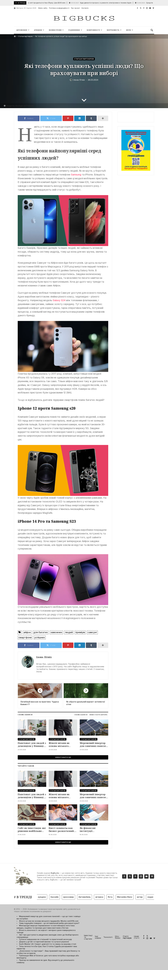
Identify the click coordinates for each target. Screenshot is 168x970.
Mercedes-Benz (112, 897)
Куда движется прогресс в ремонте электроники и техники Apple (87, 3)
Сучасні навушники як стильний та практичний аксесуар (45, 939)
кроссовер (56, 897)
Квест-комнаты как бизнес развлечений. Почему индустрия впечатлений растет (61, 830)
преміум (80, 632)
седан (138, 897)
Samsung (76, 174)
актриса (87, 897)
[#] (137, 8)
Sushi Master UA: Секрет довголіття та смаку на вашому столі (47, 944)
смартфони (25, 637)
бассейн (43, 897)
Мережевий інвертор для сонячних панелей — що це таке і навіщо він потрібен (94, 745)
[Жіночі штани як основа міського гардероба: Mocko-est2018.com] (63, 727)
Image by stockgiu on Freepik (20, 105)
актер (128, 897)
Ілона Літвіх (44, 657)
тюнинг (149, 897)
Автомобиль (73, 897)
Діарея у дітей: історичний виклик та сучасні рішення (44, 942)
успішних (39, 637)
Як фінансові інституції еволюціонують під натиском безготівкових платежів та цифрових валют (93, 830)
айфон (27, 632)
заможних (56, 632)
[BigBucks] (84, 18)
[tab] (80, 715)
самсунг (92, 632)
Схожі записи (80, 715)
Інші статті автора (98, 715)
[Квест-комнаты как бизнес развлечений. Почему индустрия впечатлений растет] (63, 812)
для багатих (40, 632)
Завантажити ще (63, 757)
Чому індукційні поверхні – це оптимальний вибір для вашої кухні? (49, 923)
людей (69, 632)
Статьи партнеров (25, 36)
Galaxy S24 (59, 300)
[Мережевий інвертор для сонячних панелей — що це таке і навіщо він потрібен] (94, 727)
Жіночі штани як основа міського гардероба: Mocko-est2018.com (60, 745)
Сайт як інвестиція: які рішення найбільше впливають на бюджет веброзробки (32, 830)
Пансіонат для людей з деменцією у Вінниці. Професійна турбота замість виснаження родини (32, 745)
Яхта (98, 897)
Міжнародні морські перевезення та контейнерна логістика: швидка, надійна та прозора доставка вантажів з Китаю (46, 926)
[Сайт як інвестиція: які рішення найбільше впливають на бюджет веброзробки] (32, 812)
